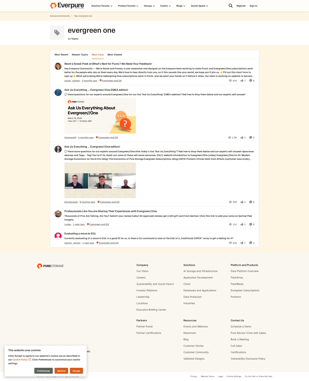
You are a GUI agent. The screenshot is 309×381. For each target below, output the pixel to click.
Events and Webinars (195, 326)
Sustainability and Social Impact (155, 283)
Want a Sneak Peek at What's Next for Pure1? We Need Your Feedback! (108, 63)
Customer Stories (193, 345)
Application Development (198, 277)
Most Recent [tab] (61, 54)
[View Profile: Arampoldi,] (58, 92)
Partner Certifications (148, 332)
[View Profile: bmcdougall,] (58, 149)
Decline (61, 370)
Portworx (236, 296)
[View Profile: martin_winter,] (58, 236)
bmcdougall (71, 201)
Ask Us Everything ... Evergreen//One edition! (92, 146)
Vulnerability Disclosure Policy (248, 358)
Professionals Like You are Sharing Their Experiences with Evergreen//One (110, 211)
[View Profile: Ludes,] (58, 213)
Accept (76, 370)
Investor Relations (146, 290)
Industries (189, 303)
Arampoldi (70, 137)
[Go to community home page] (67, 6)
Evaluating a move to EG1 (80, 233)
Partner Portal (144, 326)
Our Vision (142, 271)
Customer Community (196, 352)
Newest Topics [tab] (80, 54)
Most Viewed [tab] (114, 54)
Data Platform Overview (245, 271)
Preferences (43, 370)
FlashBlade (237, 283)
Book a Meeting (240, 339)
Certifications (238, 352)
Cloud (186, 283)
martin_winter (72, 242)
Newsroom (189, 332)
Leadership (142, 296)
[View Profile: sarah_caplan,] (58, 66)
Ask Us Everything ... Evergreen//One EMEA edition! (96, 89)
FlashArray (237, 277)
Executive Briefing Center (151, 309)
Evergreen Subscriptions (245, 290)
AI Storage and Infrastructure (200, 271)
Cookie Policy (20, 359)
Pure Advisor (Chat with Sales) (248, 332)
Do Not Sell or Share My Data (258, 376)
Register (241, 5)
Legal (220, 376)
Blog (186, 339)
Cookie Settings (234, 376)
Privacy (193, 376)
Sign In (253, 5)
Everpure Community (60, 15)
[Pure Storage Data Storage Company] (50, 265)
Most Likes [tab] (98, 54)
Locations (142, 303)
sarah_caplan (72, 80)
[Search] (231, 6)
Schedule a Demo (241, 326)
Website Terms (207, 376)
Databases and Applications (199, 290)
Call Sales (236, 345)
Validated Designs (193, 358)
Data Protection (192, 296)
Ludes (67, 224)
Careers (141, 277)
